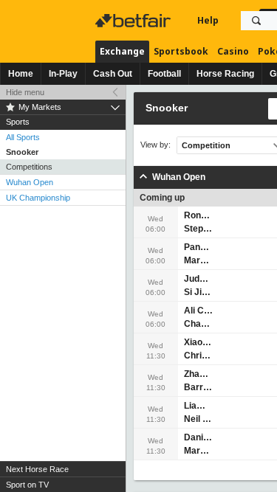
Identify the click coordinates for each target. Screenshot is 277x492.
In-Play (63, 74)
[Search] (256, 20)
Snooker (22, 152)
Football (164, 74)
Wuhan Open (29, 182)
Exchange (122, 51)
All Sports (23, 137)
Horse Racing (225, 74)
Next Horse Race (37, 469)
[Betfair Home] (134, 20)
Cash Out (112, 74)
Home (20, 74)
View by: (155, 145)
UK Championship (38, 197)
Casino (233, 51)
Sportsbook (181, 51)
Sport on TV (27, 484)
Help (208, 20)
